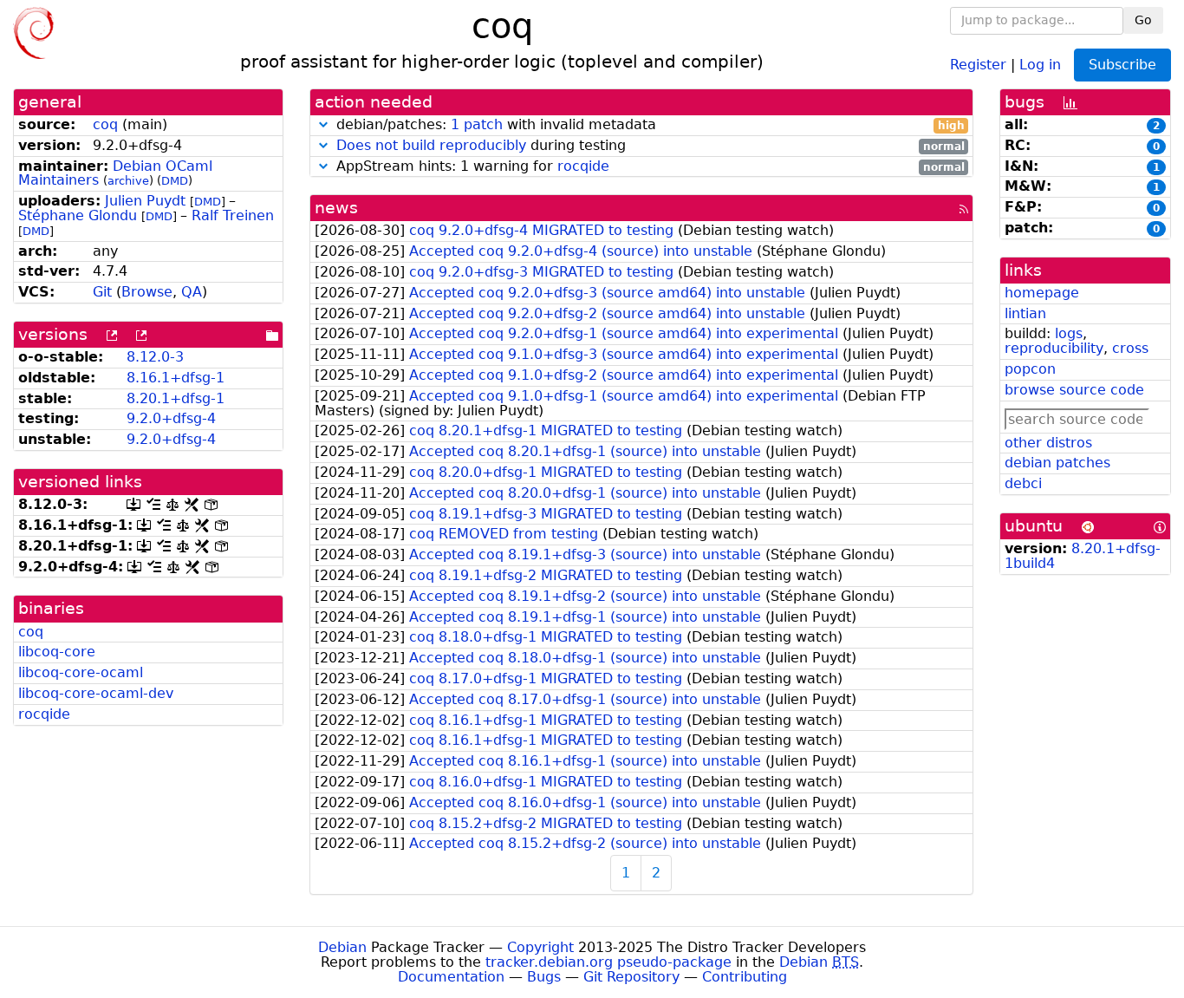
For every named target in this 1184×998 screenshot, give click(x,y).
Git (102, 292)
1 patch (477, 124)
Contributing (744, 977)
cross (1130, 348)
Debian (342, 947)
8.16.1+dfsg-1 (175, 377)
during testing (650, 146)
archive (128, 180)
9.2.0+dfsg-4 (171, 418)
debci (1023, 483)
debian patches (1057, 462)
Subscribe (1122, 64)
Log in (1040, 63)
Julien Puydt (145, 200)
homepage (1042, 292)
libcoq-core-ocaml (80, 672)
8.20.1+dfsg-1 (175, 398)
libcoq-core (56, 651)
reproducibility (1054, 348)
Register (978, 63)
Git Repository (631, 977)
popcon (1030, 369)
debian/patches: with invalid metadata (648, 125)
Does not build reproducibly (431, 145)
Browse (146, 292)
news (336, 208)
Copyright (540, 947)
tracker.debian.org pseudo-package (608, 962)
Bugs (544, 977)
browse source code (1074, 390)
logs (1069, 333)
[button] (323, 124)
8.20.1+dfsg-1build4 (1083, 555)
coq (105, 124)
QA (191, 292)
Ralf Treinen (233, 215)
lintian (1025, 313)
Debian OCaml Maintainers (115, 173)
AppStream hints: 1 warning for (648, 167)
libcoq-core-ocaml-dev (95, 693)
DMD (174, 180)
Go (1143, 20)
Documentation (451, 977)
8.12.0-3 (155, 357)
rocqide (44, 714)
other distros (1048, 442)
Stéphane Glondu (77, 215)
